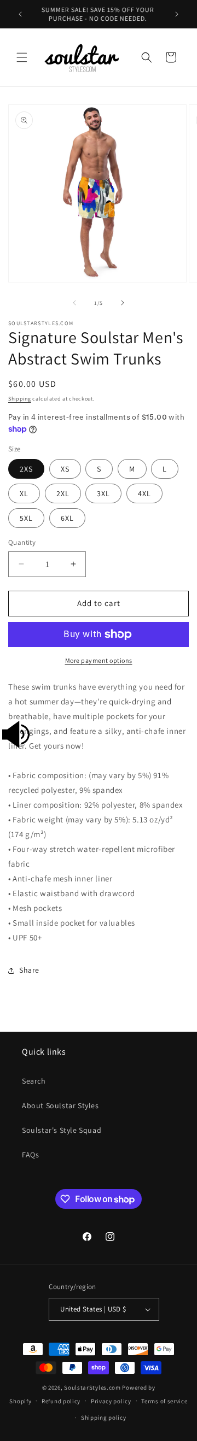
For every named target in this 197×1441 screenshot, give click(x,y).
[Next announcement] (177, 14)
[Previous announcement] (20, 14)
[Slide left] (74, 303)
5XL (26, 518)
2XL (62, 493)
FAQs (30, 1155)
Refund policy (61, 1401)
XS (65, 469)
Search (34, 1081)
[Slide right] (123, 303)
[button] (22, 57)
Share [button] (29, 970)
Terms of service (164, 1401)
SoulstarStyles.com (92, 1387)
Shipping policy (103, 1417)
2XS (26, 469)
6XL (67, 518)
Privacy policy (111, 1401)
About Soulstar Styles (60, 1105)
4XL (144, 493)
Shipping (19, 398)
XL (24, 493)
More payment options (98, 660)
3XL (103, 493)
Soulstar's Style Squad (61, 1130)
